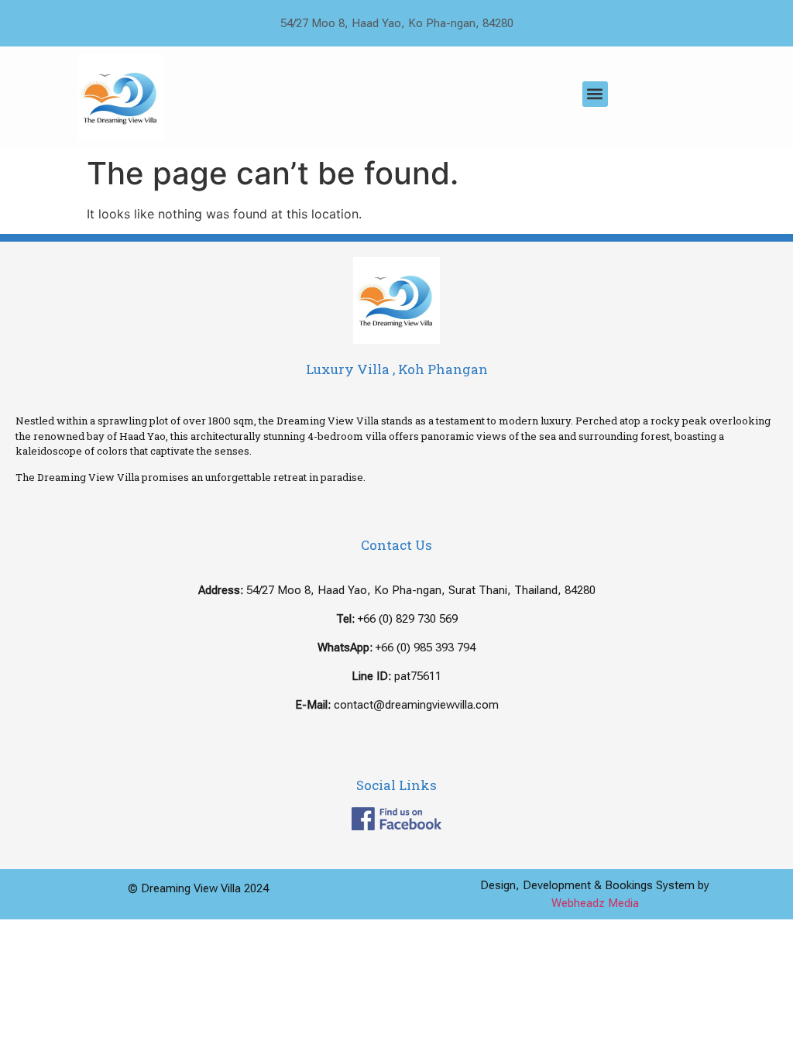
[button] (595, 94)
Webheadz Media (595, 903)
